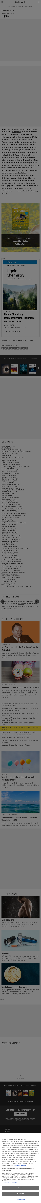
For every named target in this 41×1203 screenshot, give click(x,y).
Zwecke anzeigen (20, 1199)
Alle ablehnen (20, 1193)
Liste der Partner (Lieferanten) (9, 1183)
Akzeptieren (20, 1188)
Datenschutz (17, 1165)
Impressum (23, 1165)
